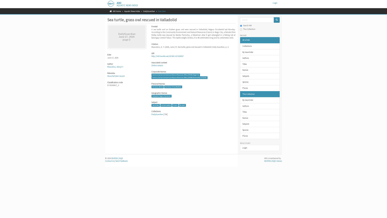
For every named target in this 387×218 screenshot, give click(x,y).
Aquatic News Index (132, 11)
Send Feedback (121, 161)
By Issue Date (247, 52)
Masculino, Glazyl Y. (115, 67)
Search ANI (247, 25)
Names (245, 70)
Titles (244, 64)
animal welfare (166, 105)
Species (245, 82)
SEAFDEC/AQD (117, 158)
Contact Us (109, 161)
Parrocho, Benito (157, 87)
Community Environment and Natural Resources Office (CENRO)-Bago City (175, 75)
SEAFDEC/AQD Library (273, 161)
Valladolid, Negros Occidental (161, 96)
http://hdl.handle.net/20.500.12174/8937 (167, 56)
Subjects (245, 76)
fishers (175, 105)
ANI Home (117, 11)
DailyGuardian (149, 11)
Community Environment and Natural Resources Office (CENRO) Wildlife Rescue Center (179, 78)
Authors (245, 58)
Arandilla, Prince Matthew (173, 87)
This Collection (249, 29)
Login (244, 148)
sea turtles (155, 105)
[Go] (277, 20)
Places (245, 88)
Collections (247, 46)
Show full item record (116, 76)
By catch (182, 105)
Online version (157, 65)
